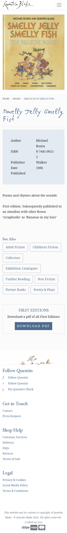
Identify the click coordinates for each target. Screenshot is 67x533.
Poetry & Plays (44, 290)
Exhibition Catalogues (22, 268)
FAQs (6, 448)
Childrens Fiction (45, 247)
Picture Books (16, 290)
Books (16, 98)
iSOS (40, 522)
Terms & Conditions (15, 491)
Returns (8, 453)
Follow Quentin (15, 377)
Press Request (12, 416)
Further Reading (18, 279)
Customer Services (15, 437)
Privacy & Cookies (14, 480)
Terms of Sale (11, 459)
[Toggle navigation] (59, 5)
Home (6, 98)
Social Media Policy (15, 485)
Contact (8, 411)
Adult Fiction (15, 247)
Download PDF (33, 326)
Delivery (8, 442)
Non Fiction (46, 279)
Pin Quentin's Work (18, 389)
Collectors (13, 258)
